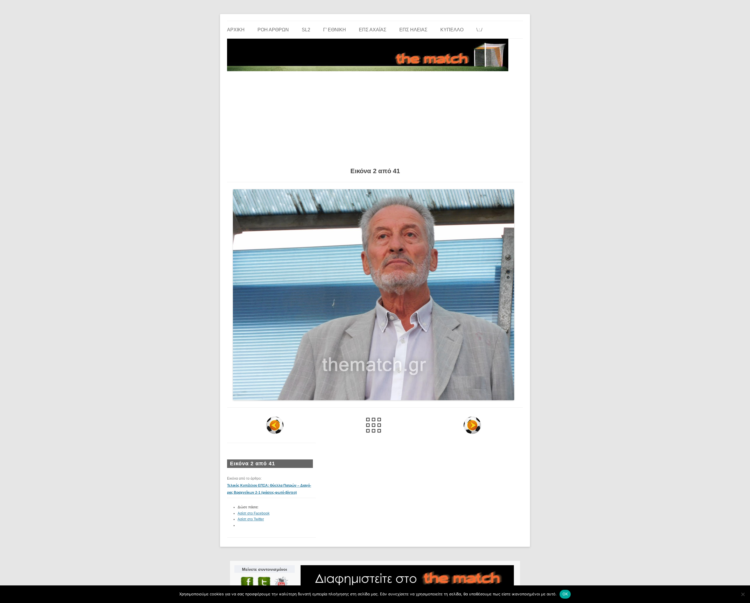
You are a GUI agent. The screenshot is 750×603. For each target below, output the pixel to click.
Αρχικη (236, 29)
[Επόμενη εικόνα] (472, 425)
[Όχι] (743, 594)
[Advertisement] (375, 117)
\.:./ (479, 29)
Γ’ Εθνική (334, 29)
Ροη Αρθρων (273, 29)
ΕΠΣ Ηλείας (413, 29)
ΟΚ (565, 594)
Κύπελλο (451, 29)
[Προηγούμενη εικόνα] (275, 425)
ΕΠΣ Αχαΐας (372, 29)
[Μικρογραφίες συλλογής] (374, 425)
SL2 (306, 29)
